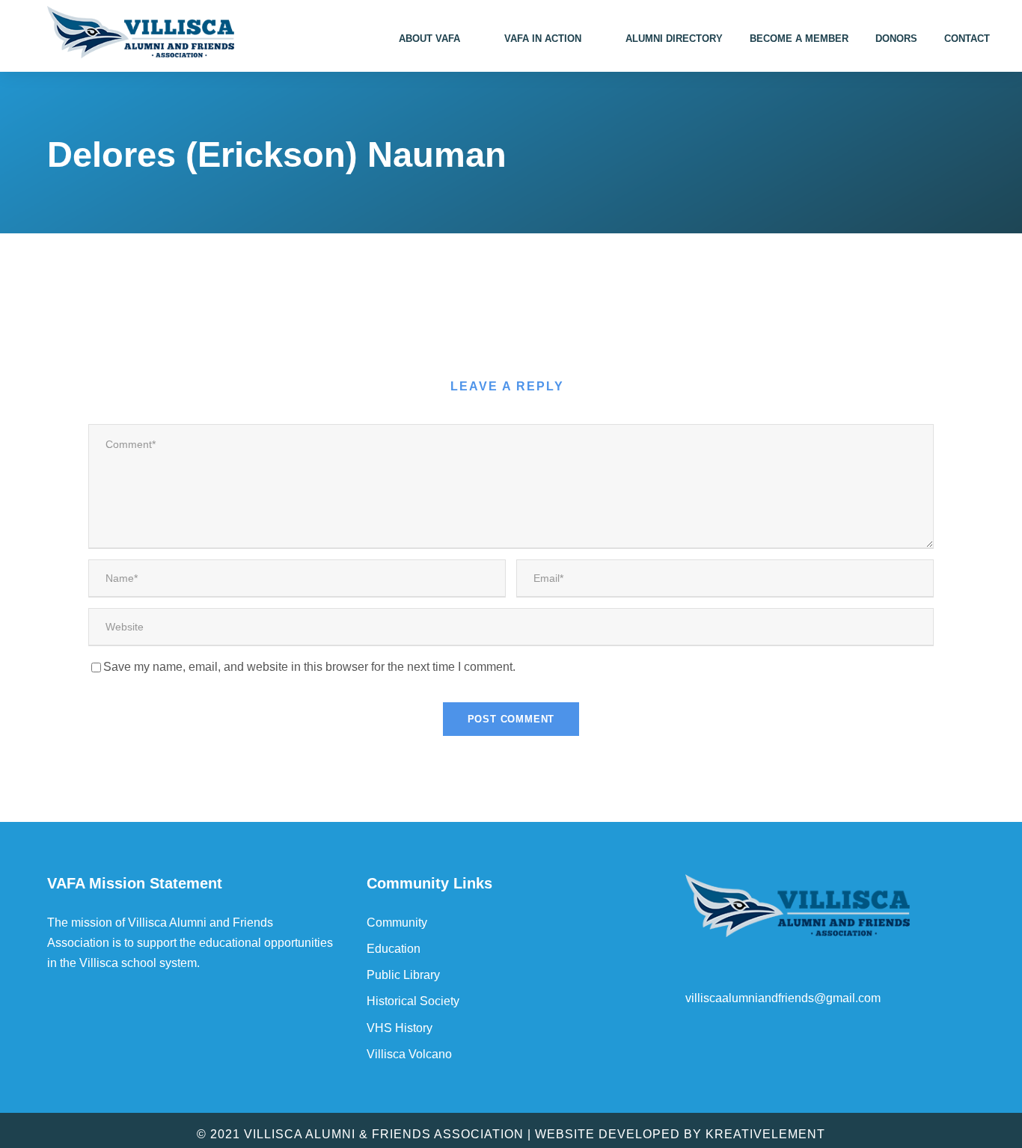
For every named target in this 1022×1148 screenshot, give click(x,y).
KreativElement (765, 1134)
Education (393, 948)
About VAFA (429, 38)
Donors (896, 38)
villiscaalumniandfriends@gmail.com (783, 998)
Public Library (403, 975)
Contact (967, 38)
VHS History (399, 1028)
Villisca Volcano (409, 1054)
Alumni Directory (674, 38)
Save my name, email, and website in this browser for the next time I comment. (309, 666)
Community (397, 922)
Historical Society (413, 1001)
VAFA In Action (542, 38)
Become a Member (799, 38)
